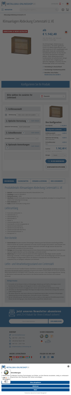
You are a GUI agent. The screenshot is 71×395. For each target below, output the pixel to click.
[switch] (6, 381)
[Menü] (9, 370)
